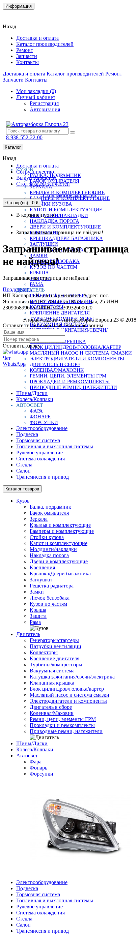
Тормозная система (38, 440)
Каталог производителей (45, 44)
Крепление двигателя (60, 312)
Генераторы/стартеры (54, 640)
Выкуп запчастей (36, 178)
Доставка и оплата (37, 38)
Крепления (42, 567)
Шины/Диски (32, 393)
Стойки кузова (51, 204)
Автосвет (27, 755)
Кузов (23, 501)
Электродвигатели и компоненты (77, 358)
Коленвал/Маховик (57, 370)
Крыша (39, 272)
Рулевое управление (39, 452)
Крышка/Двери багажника (66, 238)
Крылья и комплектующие (60, 525)
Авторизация (45, 109)
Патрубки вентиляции (55, 646)
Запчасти (26, 56)
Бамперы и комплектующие (62, 531)
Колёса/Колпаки (34, 399)
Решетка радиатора (52, 586)
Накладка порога (54, 221)
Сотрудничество (35, 172)
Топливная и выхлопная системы (54, 446)
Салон (23, 471)
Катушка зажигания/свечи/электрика (72, 677)
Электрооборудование (41, 428)
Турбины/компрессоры (56, 664)
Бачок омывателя (49, 513)
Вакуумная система (52, 670)
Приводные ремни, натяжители (73, 387)
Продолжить (17, 289)
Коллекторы (44, 652)
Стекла (24, 465)
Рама (37, 284)
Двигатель (28, 634)
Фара (36, 411)
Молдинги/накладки (59, 215)
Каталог (13, 147)
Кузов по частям (48, 604)
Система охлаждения (40, 458)
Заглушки (41, 579)
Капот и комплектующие (66, 209)
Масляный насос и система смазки (81, 353)
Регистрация (44, 103)
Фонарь (40, 416)
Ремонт (24, 50)
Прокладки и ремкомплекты (70, 381)
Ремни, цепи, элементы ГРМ (68, 376)
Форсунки (44, 422)
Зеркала (39, 519)
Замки (37, 592)
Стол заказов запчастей (43, 184)
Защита (38, 616)
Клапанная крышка (52, 683)
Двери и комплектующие (65, 227)
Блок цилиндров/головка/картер (75, 347)
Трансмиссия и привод (42, 477)
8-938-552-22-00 (24, 137)
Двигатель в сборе (55, 364)
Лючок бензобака (50, 598)
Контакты (18, 15)
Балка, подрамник (50, 507)
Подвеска (27, 434)
